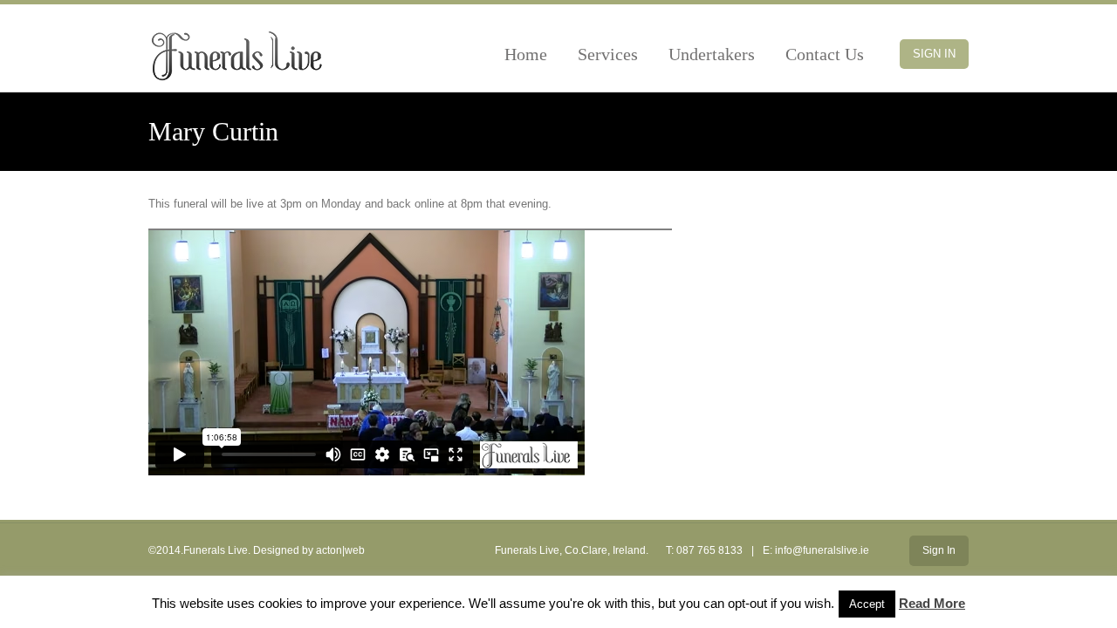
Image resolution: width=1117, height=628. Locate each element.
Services (608, 54)
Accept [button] (867, 604)
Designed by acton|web (309, 550)
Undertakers (711, 54)
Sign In (934, 53)
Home (525, 54)
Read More (932, 603)
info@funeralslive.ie (822, 550)
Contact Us (824, 54)
